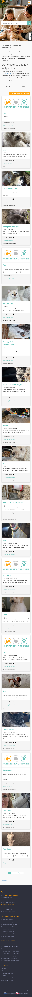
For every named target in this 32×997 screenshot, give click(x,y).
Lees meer (4, 880)
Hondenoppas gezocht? (7, 919)
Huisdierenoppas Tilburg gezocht (10, 958)
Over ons (4, 968)
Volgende (20, 873)
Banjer (5, 425)
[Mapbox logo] (3, 39)
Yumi (5, 265)
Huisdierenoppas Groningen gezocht (10, 951)
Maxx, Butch (7, 811)
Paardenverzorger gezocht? (8, 936)
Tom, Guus (7, 849)
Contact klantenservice (7, 980)
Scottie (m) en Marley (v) (12, 385)
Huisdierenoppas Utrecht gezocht (10, 948)
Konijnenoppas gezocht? (8, 926)
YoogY (5, 614)
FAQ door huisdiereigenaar (8, 911)
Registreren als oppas (7, 897)
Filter (7, 86)
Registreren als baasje (7, 907)
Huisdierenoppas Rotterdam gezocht (10, 946)
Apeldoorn (6, 116)
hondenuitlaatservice (7, 73)
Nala (4, 653)
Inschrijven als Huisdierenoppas (19, 93)
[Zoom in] (30, 34)
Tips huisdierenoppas (7, 900)
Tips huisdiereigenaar (7, 909)
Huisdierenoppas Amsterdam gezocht (11, 944)
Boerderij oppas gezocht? (8, 933)
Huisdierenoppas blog (7, 973)
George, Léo (8, 303)
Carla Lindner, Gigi (10, 188)
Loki (4, 150)
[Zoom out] (30, 36)
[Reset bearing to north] (30, 39)
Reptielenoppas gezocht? (8, 931)
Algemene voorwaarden (8, 978)
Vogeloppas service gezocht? (9, 929)
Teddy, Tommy (8, 729)
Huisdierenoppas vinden (8, 904)
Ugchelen (15, 543)
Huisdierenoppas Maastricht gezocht (10, 960)
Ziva (4, 541)
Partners (4, 975)
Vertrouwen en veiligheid (8, 970)
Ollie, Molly (7, 576)
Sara (4, 114)
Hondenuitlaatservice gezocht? (9, 922)
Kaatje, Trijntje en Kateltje (13, 502)
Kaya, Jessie (8, 770)
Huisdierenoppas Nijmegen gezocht (10, 955)
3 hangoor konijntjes (11, 227)
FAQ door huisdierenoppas (8, 902)
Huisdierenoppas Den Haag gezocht (10, 953)
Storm (5, 691)
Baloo (5, 464)
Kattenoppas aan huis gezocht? (9, 924)
